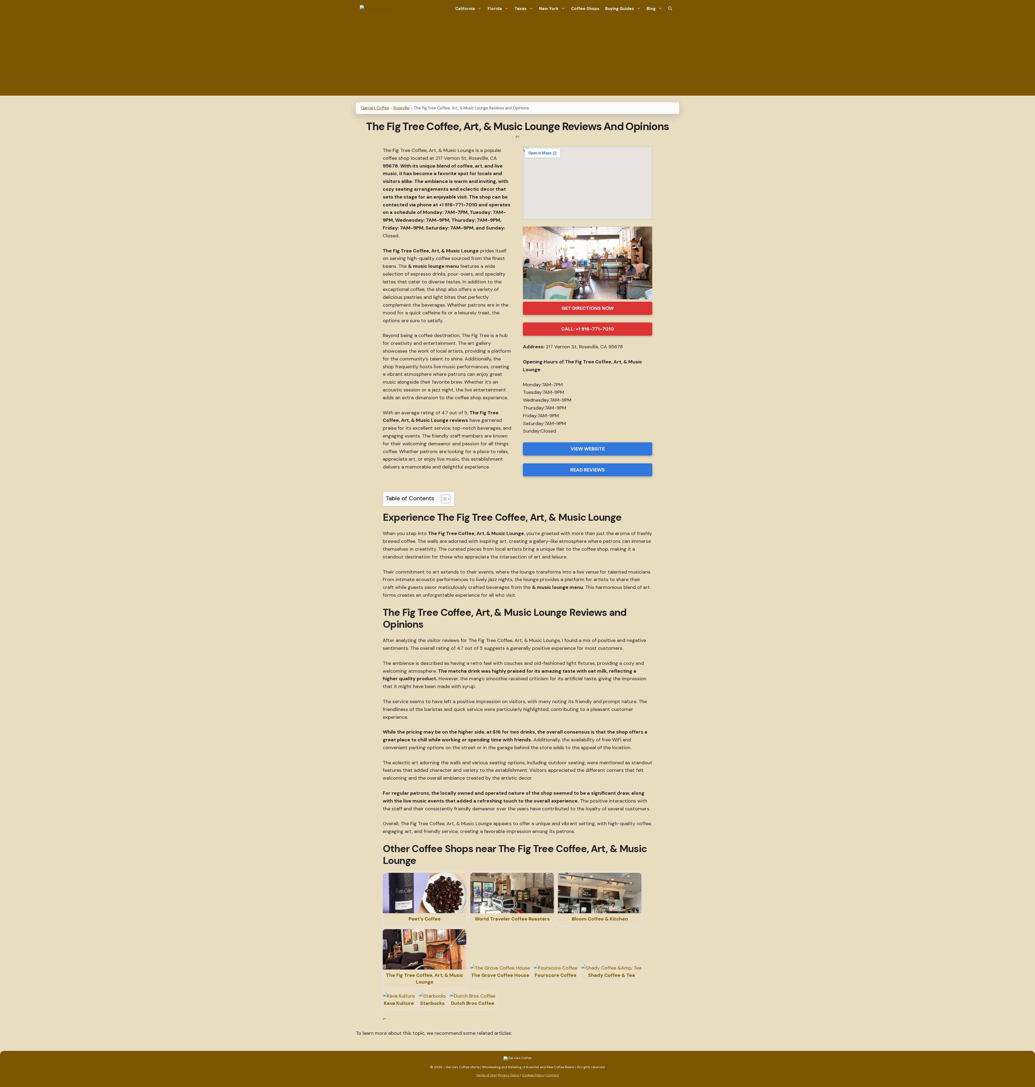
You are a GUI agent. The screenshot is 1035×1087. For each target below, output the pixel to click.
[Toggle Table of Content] (443, 498)
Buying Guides (619, 8)
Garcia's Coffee (375, 108)
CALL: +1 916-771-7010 (587, 329)
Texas (520, 8)
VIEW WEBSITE (588, 449)
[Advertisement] (517, 58)
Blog (651, 8)
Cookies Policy (533, 1075)
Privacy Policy (508, 1075)
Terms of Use (486, 1075)
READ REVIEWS (587, 470)
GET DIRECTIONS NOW (587, 308)
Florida (495, 8)
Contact (552, 1075)
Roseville (401, 108)
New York (548, 8)
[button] (670, 9)
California (465, 8)
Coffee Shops (585, 8)
